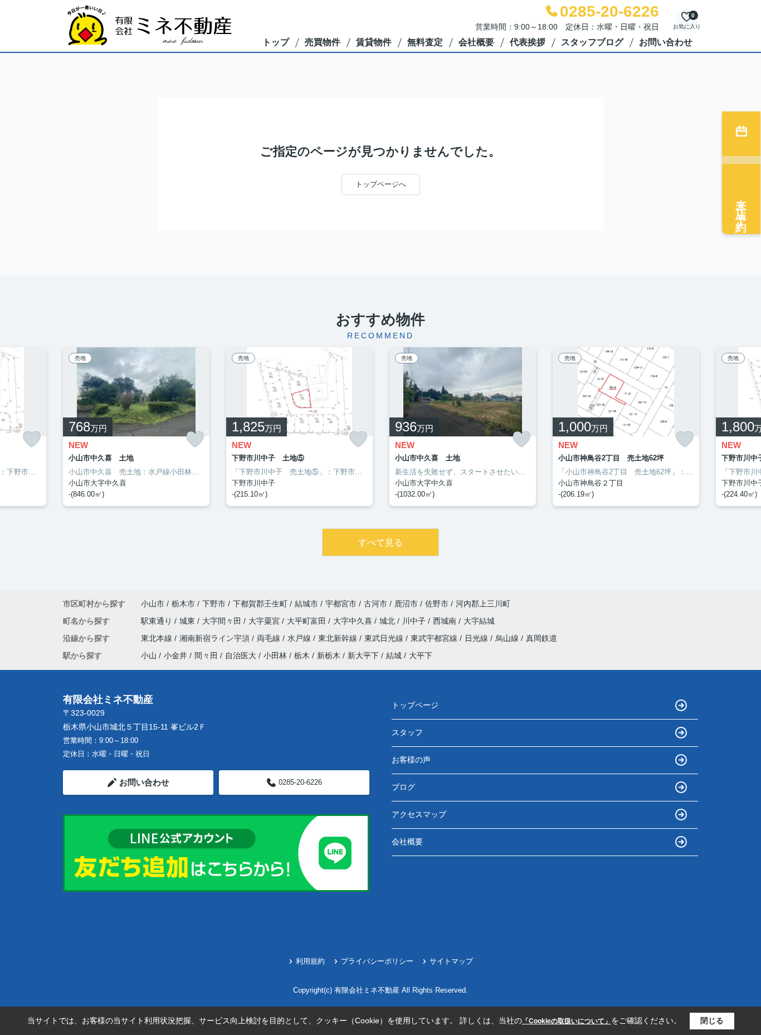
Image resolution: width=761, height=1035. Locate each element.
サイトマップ (451, 961)
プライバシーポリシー (377, 961)
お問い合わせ (665, 42)
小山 (149, 655)
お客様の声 (411, 759)
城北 (388, 620)
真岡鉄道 (541, 638)
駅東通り (157, 620)
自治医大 (240, 655)
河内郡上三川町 (483, 603)
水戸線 (300, 638)
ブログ (403, 787)
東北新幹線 (338, 638)
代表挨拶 (527, 42)
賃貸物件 (374, 42)
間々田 (206, 655)
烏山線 (508, 638)
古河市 (375, 603)
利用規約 (310, 961)
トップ (275, 42)
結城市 (306, 603)
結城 (394, 655)
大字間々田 (222, 620)
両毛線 (269, 638)
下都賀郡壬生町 (260, 603)
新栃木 (328, 655)
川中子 (415, 620)
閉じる (712, 1020)
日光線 (477, 638)
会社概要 (476, 42)
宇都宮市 (341, 603)
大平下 (420, 655)
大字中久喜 (353, 620)
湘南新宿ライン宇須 (215, 638)
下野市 (214, 603)
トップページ (415, 705)
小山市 (152, 603)
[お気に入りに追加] (32, 439)
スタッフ (407, 732)
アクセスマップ (419, 814)
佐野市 (436, 603)
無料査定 (425, 42)
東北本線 (157, 638)
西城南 (445, 620)
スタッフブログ (592, 42)
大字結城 (479, 620)
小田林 (275, 655)
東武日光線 (385, 638)
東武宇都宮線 (435, 638)
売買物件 (322, 42)
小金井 (175, 655)
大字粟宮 (265, 620)
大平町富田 (307, 620)
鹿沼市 (406, 603)
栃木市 (183, 603)
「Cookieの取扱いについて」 (566, 1021)
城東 (188, 620)
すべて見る (380, 542)
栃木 (302, 655)
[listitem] (136, 427)
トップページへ (380, 184)
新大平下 (363, 655)
